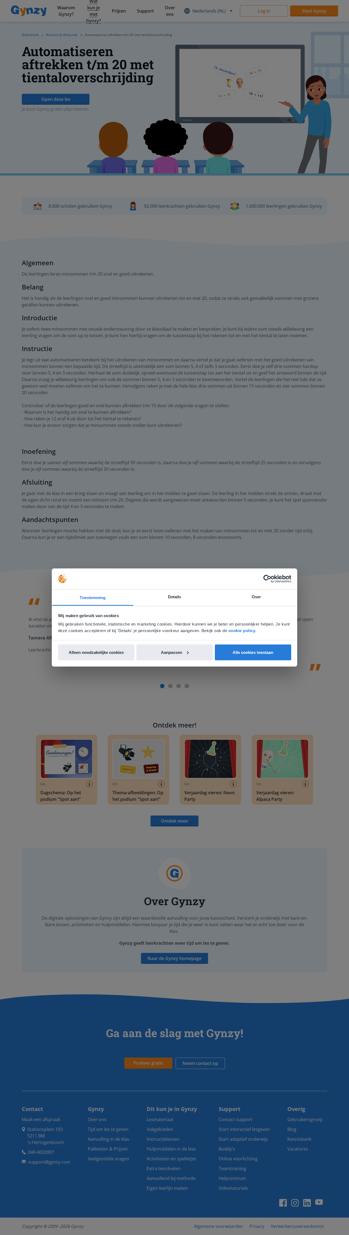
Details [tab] (174, 596)
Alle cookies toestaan (253, 652)
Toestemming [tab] (93, 597)
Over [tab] (256, 596)
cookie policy (241, 630)
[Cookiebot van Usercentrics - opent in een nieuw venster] (267, 579)
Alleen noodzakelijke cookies (96, 652)
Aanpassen (171, 652)
